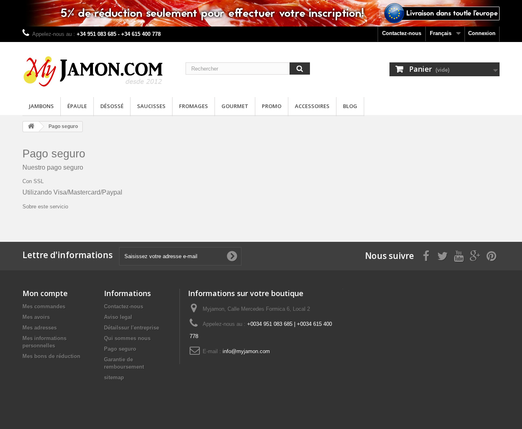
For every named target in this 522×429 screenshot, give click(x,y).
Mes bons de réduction (51, 356)
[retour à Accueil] (31, 127)
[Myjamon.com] (97, 67)
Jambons (41, 106)
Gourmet (234, 106)
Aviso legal (118, 317)
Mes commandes (43, 306)
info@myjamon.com (246, 351)
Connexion (481, 33)
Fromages (193, 106)
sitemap (114, 377)
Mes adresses (39, 328)
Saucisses (151, 106)
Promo (271, 106)
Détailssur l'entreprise (131, 328)
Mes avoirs (36, 317)
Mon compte (45, 293)
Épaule (77, 106)
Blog (350, 106)
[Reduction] (261, 13)
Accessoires (312, 106)
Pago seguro (120, 349)
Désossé (112, 106)
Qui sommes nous (127, 338)
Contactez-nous (401, 33)
